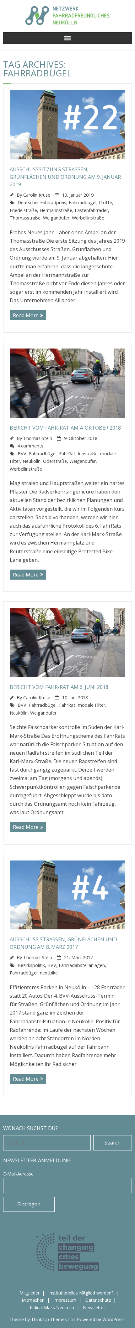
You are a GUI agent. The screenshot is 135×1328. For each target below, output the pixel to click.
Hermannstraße (56, 210)
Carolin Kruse (36, 195)
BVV (22, 454)
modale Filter (91, 705)
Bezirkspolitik (31, 965)
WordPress (113, 1319)
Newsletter (94, 1307)
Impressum (64, 1300)
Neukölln (31, 461)
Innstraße (88, 454)
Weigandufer (56, 218)
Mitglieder (29, 1293)
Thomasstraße (25, 218)
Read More (26, 315)
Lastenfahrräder (91, 210)
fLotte (105, 202)
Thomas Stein (37, 438)
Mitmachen (33, 1300)
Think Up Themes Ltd (53, 1319)
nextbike (49, 973)
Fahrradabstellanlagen (82, 965)
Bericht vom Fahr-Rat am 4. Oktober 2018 (65, 427)
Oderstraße (55, 461)
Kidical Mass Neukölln (52, 1307)
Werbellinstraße (88, 218)
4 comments (30, 446)
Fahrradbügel (82, 202)
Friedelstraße (23, 210)
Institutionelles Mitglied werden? (80, 1293)
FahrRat (67, 454)
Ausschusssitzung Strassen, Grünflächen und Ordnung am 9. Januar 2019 (65, 177)
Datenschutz (98, 1300)
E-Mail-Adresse (18, 1174)
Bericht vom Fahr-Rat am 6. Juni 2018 (59, 687)
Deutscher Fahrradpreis (42, 202)
